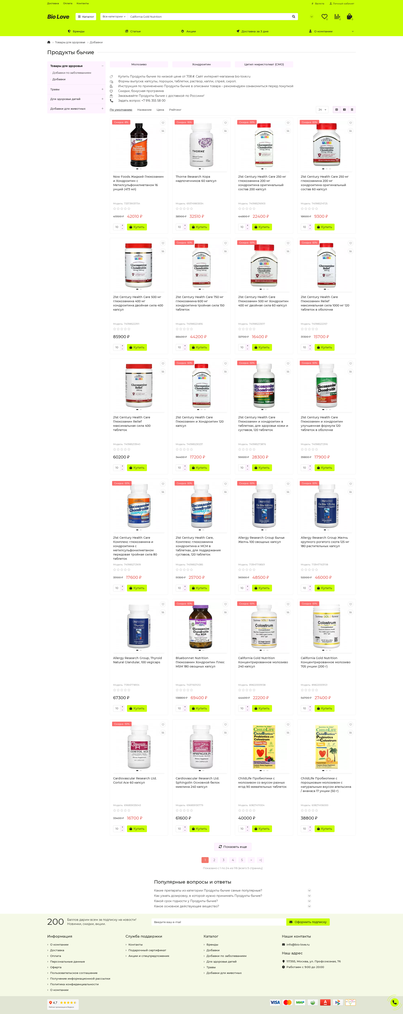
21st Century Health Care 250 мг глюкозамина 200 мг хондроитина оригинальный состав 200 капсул (262, 183)
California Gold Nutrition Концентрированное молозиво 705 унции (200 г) (326, 662)
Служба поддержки (144, 936)
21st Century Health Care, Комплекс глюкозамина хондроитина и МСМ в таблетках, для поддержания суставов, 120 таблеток (198, 546)
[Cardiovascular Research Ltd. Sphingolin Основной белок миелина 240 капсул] (201, 747)
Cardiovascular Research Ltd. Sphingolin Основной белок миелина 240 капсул (198, 782)
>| (260, 860)
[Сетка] (337, 109)
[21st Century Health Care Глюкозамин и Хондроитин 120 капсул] (201, 386)
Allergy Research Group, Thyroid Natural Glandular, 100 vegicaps (137, 660)
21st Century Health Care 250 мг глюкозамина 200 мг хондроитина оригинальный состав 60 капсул (325, 183)
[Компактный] (352, 109)
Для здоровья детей (65, 99)
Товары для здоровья (70, 42)
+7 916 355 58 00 (153, 100)
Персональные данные (67, 961)
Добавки (96, 42)
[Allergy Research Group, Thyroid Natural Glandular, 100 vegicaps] (139, 626)
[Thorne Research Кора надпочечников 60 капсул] (201, 145)
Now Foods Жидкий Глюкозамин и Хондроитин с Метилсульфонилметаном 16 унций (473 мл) (138, 183)
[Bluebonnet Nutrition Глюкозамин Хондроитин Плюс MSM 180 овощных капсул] (201, 626)
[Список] (344, 109)
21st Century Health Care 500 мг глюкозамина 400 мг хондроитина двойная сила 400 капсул (138, 303)
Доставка (53, 3)
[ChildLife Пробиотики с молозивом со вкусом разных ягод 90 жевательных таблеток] (264, 747)
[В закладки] (163, 123)
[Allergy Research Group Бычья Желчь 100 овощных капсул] (264, 506)
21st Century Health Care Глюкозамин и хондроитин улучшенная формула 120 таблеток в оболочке (322, 423)
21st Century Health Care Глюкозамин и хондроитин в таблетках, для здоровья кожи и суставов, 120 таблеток (263, 423)
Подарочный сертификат (147, 950)
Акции (191, 31)
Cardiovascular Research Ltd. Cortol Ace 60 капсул (135, 780)
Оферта (55, 967)
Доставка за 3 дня (255, 31)
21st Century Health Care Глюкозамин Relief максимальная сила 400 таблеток (131, 423)
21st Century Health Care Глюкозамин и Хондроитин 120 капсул (200, 421)
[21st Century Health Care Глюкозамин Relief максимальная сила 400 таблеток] (139, 386)
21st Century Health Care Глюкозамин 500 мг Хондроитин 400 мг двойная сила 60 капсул (263, 301)
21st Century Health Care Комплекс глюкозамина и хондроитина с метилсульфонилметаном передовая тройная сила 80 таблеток (135, 548)
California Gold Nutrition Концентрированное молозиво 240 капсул (263, 662)
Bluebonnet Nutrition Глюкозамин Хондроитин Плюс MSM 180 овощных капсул (200, 662)
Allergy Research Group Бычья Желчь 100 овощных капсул (261, 540)
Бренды (79, 31)
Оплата (67, 3)
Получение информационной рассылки (80, 978)
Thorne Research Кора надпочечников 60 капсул (196, 179)
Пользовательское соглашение (73, 973)
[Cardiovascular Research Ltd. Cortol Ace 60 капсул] (139, 747)
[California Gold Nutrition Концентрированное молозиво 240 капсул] (264, 626)
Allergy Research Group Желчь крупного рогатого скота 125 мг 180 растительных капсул (325, 542)
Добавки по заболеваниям (71, 72)
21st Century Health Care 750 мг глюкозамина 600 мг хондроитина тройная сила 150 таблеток (200, 303)
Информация (59, 936)
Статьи (135, 31)
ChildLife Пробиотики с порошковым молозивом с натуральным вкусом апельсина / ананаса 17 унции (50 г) (326, 784)
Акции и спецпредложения (148, 956)
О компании (323, 31)
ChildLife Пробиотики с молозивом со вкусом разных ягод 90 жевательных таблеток (262, 782)
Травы (55, 89)
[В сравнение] (163, 131)
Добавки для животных (67, 108)
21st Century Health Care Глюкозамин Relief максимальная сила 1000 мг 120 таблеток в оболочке (325, 303)
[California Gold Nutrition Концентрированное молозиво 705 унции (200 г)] (326, 626)
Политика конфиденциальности (74, 984)
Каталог (88, 16)
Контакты (83, 3)
